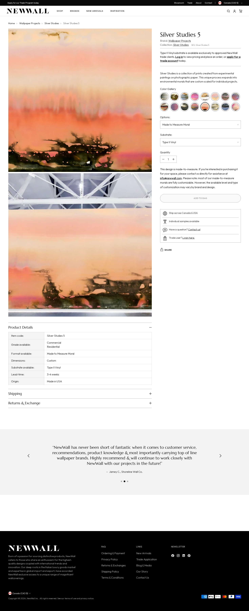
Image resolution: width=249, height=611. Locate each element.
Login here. (188, 237)
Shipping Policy (110, 571)
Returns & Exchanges (113, 565)
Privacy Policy (109, 559)
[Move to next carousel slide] (238, 514)
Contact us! (194, 229)
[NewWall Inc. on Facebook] (173, 556)
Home (11, 23)
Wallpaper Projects (29, 23)
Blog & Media (144, 565)
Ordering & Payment (113, 553)
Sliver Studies (52, 23)
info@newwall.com (171, 178)
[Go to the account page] (234, 11)
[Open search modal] (228, 11)
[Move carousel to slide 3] (127, 481)
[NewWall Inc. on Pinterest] (189, 556)
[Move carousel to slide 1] (121, 481)
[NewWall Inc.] (28, 11)
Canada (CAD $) (231, 3)
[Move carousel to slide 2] (124, 481)
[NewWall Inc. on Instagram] (179, 556)
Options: (165, 117)
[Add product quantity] (173, 159)
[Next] (220, 456)
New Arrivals (143, 553)
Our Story (142, 571)
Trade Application (146, 559)
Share (168, 250)
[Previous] (28, 456)
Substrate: (166, 134)
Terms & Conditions (112, 577)
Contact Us (142, 577)
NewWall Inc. (33, 598)
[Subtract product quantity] (163, 159)
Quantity (165, 152)
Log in (179, 56)
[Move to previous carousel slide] (230, 514)
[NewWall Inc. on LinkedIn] (184, 556)
